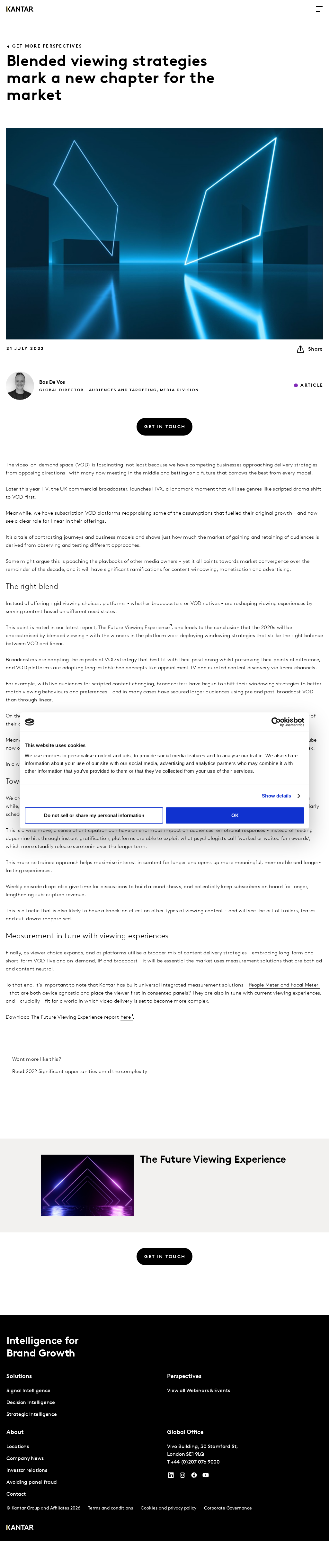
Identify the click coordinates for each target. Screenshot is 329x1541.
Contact (15, 1494)
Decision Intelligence (30, 1402)
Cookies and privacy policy (168, 1508)
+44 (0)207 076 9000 (195, 1462)
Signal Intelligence (28, 1390)
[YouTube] (171, 1476)
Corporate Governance (228, 1508)
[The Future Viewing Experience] (87, 1185)
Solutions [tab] (19, 1377)
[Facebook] (194, 1476)
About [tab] (15, 1433)
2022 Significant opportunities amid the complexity (86, 1071)
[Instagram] (182, 1476)
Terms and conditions (110, 1508)
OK (235, 815)
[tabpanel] (84, 1403)
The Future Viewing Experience (134, 627)
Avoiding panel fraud (31, 1482)
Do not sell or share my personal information (94, 815)
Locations (17, 1446)
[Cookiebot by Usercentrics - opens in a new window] (276, 722)
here (125, 1017)
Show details (276, 795)
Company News (25, 1458)
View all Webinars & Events (198, 1390)
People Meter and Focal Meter (283, 985)
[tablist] (164, 1428)
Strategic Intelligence (31, 1414)
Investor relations (26, 1470)
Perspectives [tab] (184, 1377)
